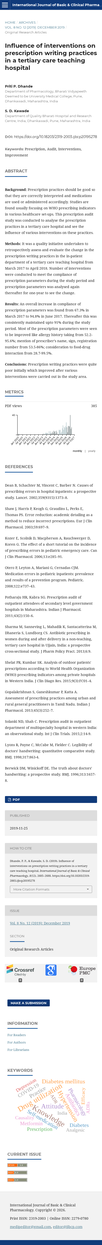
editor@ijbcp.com (67, 1226)
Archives (27, 22)
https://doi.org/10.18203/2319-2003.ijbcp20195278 (55, 137)
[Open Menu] (5, 5)
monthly (77, 450)
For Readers (16, 1035)
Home (10, 22)
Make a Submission (29, 1003)
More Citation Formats (31, 889)
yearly (92, 450)
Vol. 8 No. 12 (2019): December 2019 (35, 27)
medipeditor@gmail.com (30, 1226)
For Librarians (18, 1049)
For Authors (16, 1042)
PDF (16, 799)
